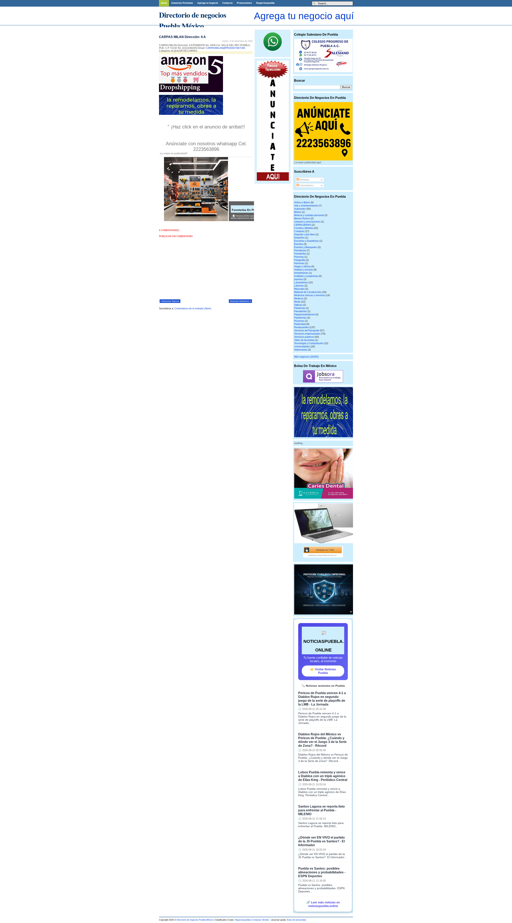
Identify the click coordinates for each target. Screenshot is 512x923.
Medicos (298, 298)
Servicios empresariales (307, 333)
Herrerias (299, 263)
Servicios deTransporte (306, 330)
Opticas (298, 305)
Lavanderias (301, 282)
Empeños (299, 237)
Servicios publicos (304, 337)
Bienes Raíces (302, 218)
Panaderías (300, 311)
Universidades (302, 346)
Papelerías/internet (304, 314)
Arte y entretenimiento (306, 205)
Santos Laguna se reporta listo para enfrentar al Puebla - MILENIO (321, 810)
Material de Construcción (307, 292)
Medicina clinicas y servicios (309, 295)
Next (103, 27)
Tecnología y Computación (308, 343)
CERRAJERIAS (302, 224)
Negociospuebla (265, 3)
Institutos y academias (306, 276)
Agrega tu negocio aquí (304, 16)
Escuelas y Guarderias (306, 241)
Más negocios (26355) (306, 356)
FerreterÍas (300, 253)
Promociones (244, 3)
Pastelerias (300, 317)
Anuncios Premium (182, 3)
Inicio (164, 3)
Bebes (297, 212)
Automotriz (300, 208)
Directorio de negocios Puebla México (192, 20)
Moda (297, 301)
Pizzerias (299, 321)
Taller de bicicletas (304, 340)
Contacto (227, 3)
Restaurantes (301, 327)
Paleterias (299, 308)
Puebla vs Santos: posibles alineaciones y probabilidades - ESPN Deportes (321, 872)
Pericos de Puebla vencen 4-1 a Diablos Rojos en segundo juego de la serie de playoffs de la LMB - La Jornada (322, 698)
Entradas (304, 179)
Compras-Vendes (260, 920)
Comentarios (306, 185)
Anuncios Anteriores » (240, 301)
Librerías (299, 285)
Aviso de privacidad (296, 920)
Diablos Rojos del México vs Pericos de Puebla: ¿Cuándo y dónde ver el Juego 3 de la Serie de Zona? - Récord (322, 739)
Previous (3, 27)
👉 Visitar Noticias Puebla (323, 670)
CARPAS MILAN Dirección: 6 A (182, 37)
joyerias (298, 279)
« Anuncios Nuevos (170, 301)
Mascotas (299, 289)
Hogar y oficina (302, 266)
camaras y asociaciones (307, 221)
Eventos (298, 244)
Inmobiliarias (301, 273)
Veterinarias (300, 349)
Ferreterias (300, 250)
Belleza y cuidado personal (309, 215)
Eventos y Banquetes (305, 247)
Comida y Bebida (303, 228)
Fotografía (299, 260)
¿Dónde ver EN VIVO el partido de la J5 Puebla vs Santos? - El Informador (321, 841)
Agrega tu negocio (207, 3)
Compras (299, 231)
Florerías (299, 257)
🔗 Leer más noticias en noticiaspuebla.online (323, 904)
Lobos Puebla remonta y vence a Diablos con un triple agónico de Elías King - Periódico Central (322, 776)
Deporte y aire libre (304, 234)
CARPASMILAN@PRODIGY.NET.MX (225, 48)
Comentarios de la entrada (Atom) (192, 308)
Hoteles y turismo (303, 269)
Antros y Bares (302, 202)
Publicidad (300, 324)
